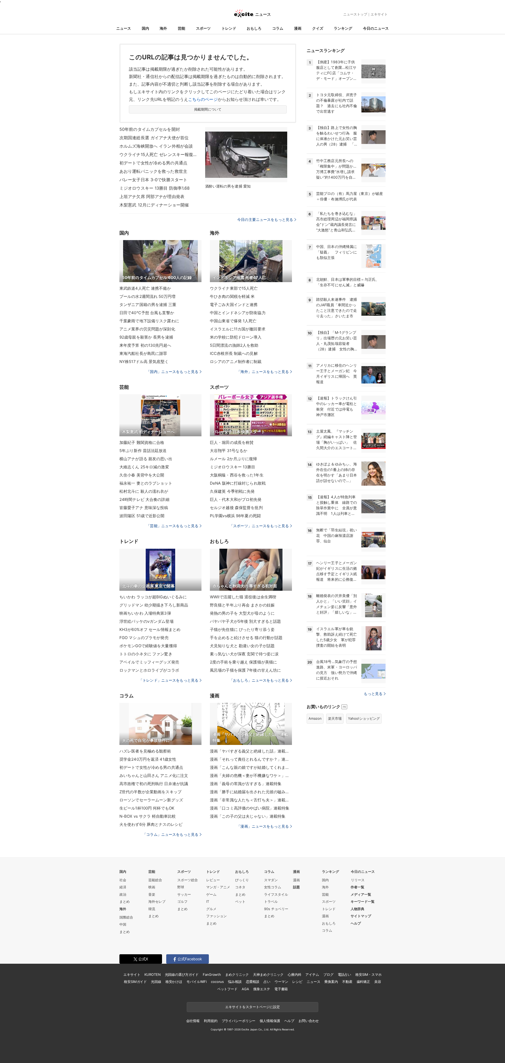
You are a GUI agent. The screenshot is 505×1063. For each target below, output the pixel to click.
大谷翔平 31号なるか (228, 450)
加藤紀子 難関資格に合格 (141, 442)
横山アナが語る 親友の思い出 (145, 458)
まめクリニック (237, 974)
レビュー (213, 880)
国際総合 (126, 917)
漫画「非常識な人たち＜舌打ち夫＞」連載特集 (251, 799)
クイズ (317, 28)
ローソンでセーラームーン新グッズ (151, 799)
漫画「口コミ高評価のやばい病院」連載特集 (249, 808)
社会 (122, 880)
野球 (180, 887)
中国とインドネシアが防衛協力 (238, 312)
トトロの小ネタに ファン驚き (145, 653)
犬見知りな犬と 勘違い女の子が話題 (242, 645)
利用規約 (210, 1021)
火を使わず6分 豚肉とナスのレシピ (151, 824)
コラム (277, 28)
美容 (377, 981)
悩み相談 (234, 981)
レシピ (297, 981)
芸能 (181, 28)
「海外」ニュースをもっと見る (263, 371)
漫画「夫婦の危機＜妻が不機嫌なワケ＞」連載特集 (251, 775)
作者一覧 (357, 887)
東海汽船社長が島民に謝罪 (143, 353)
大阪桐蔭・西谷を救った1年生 (237, 475)
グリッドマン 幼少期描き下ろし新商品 (153, 605)
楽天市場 (335, 718)
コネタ (240, 887)
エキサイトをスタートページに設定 (252, 1007)
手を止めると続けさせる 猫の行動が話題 (246, 637)
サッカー (184, 894)
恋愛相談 (252, 981)
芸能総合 (155, 880)
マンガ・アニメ (218, 887)
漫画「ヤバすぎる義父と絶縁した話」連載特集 (251, 751)
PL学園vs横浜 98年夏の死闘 (235, 515)
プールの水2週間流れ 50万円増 (147, 296)
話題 (296, 887)
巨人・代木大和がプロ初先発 (236, 499)
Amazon (315, 718)
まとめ (124, 901)
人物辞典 (357, 909)
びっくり (242, 880)
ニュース (123, 28)
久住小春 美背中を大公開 (141, 475)
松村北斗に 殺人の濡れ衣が (143, 491)
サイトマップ (361, 916)
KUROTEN (152, 974)
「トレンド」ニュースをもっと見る (168, 680)
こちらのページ (203, 99)
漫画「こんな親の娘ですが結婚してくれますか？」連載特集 (251, 767)
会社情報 (193, 1021)
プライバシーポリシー (239, 1021)
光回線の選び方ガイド (182, 974)
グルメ (211, 909)
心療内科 (294, 974)
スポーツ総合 (187, 880)
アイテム (312, 974)
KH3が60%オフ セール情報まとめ (149, 629)
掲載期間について (208, 109)
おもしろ (254, 28)
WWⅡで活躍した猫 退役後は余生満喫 (243, 596)
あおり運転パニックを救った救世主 (153, 171)
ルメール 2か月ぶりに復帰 (233, 458)
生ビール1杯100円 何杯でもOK (146, 808)
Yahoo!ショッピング (364, 718)
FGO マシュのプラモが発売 (144, 637)
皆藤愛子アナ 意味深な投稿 (143, 507)
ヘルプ (356, 923)
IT (207, 901)
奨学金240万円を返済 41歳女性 (147, 759)
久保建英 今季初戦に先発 (232, 491)
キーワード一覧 (363, 901)
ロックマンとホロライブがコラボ (149, 670)
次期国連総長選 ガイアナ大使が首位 (154, 137)
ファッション (216, 916)
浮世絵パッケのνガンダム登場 (146, 621)
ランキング (343, 28)
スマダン (271, 880)
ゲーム (211, 894)
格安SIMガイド (135, 981)
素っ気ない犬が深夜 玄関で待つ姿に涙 (244, 653)
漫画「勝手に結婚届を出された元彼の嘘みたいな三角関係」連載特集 (251, 791)
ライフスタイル (276, 894)
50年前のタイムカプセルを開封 (149, 129)
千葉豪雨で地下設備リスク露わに (149, 320)
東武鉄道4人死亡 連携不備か (145, 288)
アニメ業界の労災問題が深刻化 (147, 328)
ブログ (328, 974)
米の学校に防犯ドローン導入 (236, 337)
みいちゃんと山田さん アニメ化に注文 (153, 775)
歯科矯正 (363, 981)
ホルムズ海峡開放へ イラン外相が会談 (156, 146)
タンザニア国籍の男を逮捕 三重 (147, 304)
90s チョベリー (276, 909)
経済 (122, 887)
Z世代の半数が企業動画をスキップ (150, 791)
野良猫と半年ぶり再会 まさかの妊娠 (242, 605)
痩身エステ (261, 989)
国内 (145, 28)
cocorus (217, 981)
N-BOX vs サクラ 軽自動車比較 (147, 816)
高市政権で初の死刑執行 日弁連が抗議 (153, 783)
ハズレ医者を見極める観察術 (145, 751)
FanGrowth (212, 974)
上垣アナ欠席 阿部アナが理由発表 (151, 196)
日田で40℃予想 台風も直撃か (146, 312)
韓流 (151, 909)
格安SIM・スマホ (368, 974)
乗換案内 (331, 981)
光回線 (156, 981)
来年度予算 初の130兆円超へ (145, 345)
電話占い (344, 974)
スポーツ (203, 28)
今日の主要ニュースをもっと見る (265, 219)
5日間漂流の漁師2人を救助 (234, 345)
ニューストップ (355, 14)
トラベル (271, 901)
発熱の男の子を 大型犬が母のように (242, 613)
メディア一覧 (361, 894)
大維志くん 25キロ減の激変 (144, 466)
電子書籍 (281, 989)
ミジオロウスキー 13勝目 (232, 466)
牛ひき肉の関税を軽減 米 (232, 296)
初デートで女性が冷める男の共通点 (153, 162)
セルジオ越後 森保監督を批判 (236, 507)
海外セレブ (156, 901)
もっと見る (373, 693)
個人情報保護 (270, 1021)
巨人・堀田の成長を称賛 (232, 442)
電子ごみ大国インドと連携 (233, 304)
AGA (245, 989)
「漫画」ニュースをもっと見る (263, 826)
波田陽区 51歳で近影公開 (142, 515)
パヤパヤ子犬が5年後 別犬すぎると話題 (245, 621)
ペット (240, 901)
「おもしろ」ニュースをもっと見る (259, 680)
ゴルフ (182, 901)
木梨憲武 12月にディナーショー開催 (154, 205)
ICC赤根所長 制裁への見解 (234, 353)
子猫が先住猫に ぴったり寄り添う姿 (242, 629)
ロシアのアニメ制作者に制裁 (236, 361)
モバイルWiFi (196, 981)
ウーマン (281, 981)
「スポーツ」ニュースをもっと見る (259, 525)
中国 (122, 924)
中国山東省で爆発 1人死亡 (233, 320)
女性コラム (272, 887)
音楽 (151, 894)
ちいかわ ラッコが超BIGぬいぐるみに (153, 596)
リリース (358, 880)
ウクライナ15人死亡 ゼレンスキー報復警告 (158, 154)
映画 (151, 887)
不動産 (347, 981)
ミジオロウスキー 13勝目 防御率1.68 (154, 188)
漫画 (297, 28)
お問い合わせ (309, 1021)
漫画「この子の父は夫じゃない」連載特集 (247, 816)
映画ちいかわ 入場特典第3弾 (145, 613)
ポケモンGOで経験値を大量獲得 (148, 645)
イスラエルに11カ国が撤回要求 (237, 328)
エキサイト (379, 14)
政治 (122, 894)
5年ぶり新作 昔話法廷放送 (143, 450)
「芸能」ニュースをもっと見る (172, 525)
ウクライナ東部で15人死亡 (234, 288)
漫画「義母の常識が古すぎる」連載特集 (245, 783)
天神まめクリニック (268, 974)
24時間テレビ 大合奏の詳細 (144, 499)
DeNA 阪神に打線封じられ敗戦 (238, 483)
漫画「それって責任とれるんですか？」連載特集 (251, 759)
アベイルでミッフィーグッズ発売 (149, 662)
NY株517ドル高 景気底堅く (144, 361)
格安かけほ (173, 981)
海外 (163, 28)
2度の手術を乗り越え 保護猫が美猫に (243, 662)
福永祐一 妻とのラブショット (145, 483)
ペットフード (227, 989)
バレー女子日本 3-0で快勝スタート (153, 179)
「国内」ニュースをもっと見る (172, 371)
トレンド (228, 28)
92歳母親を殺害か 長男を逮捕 (146, 337)
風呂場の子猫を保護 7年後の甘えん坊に (245, 670)
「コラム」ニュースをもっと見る (170, 834)
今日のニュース (376, 28)
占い (267, 981)
